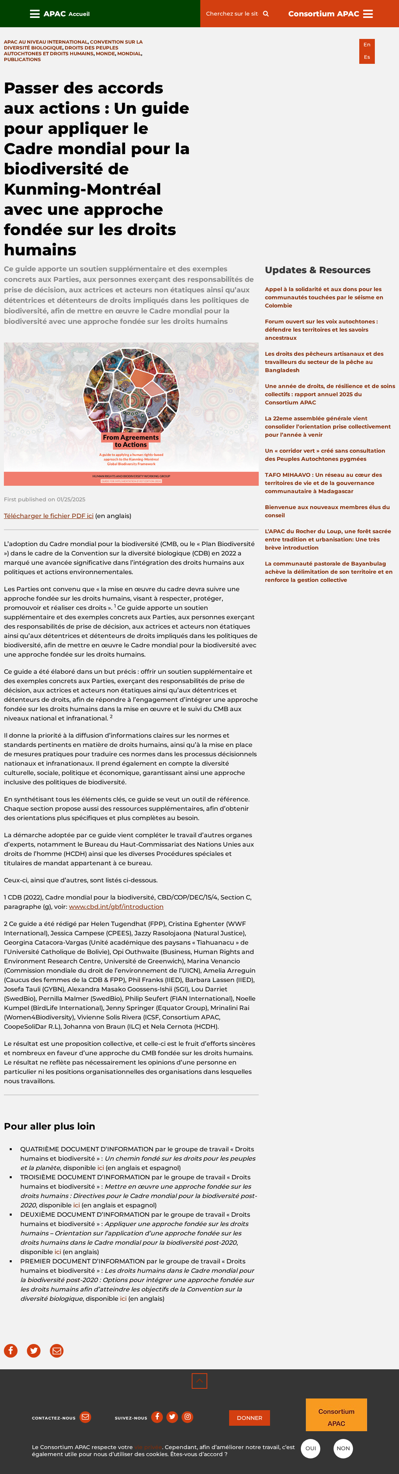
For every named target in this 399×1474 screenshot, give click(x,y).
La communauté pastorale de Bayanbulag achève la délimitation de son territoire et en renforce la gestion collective (329, 571)
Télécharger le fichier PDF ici (49, 516)
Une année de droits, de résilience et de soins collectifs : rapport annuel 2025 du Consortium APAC (330, 394)
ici (100, 1168)
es (367, 57)
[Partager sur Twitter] (34, 1351)
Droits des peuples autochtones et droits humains (61, 50)
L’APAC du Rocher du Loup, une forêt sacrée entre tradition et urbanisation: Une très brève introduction (328, 539)
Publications (22, 59)
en (367, 44)
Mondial (129, 53)
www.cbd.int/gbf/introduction (116, 906)
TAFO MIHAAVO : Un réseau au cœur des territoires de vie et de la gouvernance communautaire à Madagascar (323, 483)
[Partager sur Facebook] (11, 1351)
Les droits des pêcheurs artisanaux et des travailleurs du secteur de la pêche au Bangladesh (324, 362)
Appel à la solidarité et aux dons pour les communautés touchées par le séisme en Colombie (324, 297)
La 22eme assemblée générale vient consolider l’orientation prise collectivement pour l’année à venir (328, 426)
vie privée (148, 1447)
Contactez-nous (54, 1418)
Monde (105, 53)
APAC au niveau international (46, 42)
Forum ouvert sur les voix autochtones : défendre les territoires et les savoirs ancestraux (321, 329)
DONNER (249, 1417)
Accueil (79, 14)
